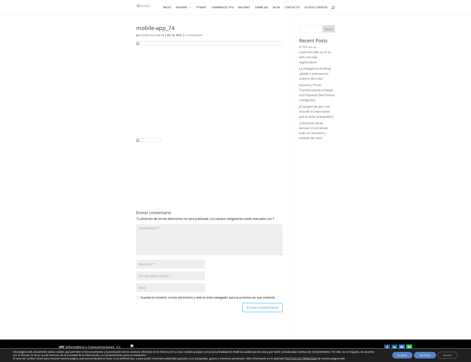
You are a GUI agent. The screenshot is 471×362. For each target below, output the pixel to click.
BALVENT (244, 7)
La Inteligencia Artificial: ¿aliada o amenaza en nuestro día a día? (315, 74)
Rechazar (425, 355)
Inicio (167, 7)
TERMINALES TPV (222, 7)
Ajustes (447, 355)
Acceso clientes (315, 7)
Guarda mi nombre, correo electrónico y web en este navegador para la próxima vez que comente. (208, 297)
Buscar (329, 29)
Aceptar (402, 355)
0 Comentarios (193, 35)
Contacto (292, 7)
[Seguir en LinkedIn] (394, 347)
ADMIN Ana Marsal (152, 35)
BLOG (276, 7)
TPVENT (201, 7)
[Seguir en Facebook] (387, 347)
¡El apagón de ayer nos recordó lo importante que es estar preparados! (316, 111)
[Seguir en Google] (402, 347)
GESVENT (181, 7)
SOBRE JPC (261, 7)
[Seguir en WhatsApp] (409, 347)
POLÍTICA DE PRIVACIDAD (301, 358)
